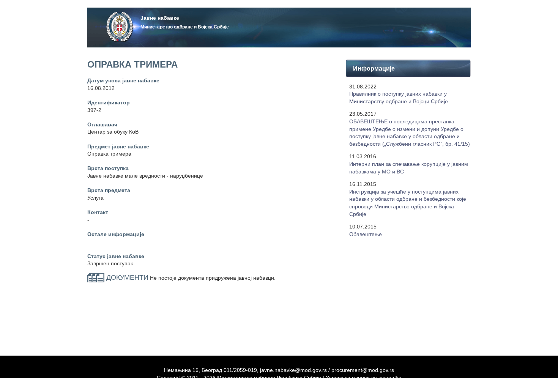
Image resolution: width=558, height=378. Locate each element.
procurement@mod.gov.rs (362, 370)
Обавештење (365, 234)
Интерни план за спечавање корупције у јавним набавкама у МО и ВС (408, 168)
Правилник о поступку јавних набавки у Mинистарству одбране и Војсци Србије (398, 97)
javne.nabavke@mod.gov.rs (293, 370)
